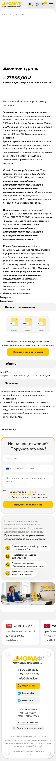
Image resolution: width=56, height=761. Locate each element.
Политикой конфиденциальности (22, 493)
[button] (28, 728)
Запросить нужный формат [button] (28, 352)
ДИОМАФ (6, 14)
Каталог (20, 14)
